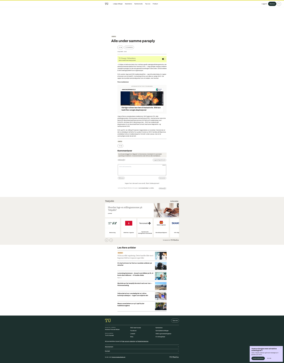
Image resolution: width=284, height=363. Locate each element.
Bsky (131, 336)
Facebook (133, 330)
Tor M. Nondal (109, 335)
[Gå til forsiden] (106, 4)
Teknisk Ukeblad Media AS (118, 357)
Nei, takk (269, 358)
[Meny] (279, 4)
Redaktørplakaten (142, 341)
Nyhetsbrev (159, 327)
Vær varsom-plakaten (128, 341)
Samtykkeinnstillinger (162, 330)
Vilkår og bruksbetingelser (163, 333)
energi (114, 36)
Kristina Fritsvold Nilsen (112, 329)
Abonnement (109, 347)
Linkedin (132, 333)
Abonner (272, 4)
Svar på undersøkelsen (258, 358)
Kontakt (107, 351)
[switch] (163, 59)
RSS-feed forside (135, 327)
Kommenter (130, 47)
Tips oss (175, 320)
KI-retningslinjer (160, 336)
